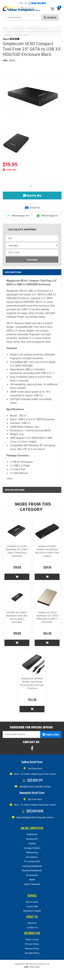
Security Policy (32, 953)
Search (51, 18)
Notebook (32, 834)
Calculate (32, 260)
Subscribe (52, 734)
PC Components (32, 861)
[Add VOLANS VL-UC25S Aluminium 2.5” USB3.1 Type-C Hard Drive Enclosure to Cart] (16, 577)
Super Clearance (32, 884)
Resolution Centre (32, 911)
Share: (6, 39)
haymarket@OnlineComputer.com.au (35, 817)
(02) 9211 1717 (35, 780)
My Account (32, 902)
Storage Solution (32, 848)
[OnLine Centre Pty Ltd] (21, 9)
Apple (32, 880)
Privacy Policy (32, 944)
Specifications (15, 490)
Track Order (32, 906)
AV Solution (32, 857)
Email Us (34, 208)
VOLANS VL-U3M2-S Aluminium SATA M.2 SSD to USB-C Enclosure (17, 617)
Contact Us (32, 928)
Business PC (32, 839)
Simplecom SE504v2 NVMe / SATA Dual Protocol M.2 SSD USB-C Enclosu (32, 683)
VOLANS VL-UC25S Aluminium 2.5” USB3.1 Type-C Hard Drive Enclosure (17, 551)
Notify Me (33, 195)
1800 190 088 (38, 3)
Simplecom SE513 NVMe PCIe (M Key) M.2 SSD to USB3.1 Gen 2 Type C (47, 551)
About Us (32, 923)
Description (13, 272)
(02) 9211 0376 (34, 811)
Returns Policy (32, 949)
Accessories (32, 875)
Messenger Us (20, 216)
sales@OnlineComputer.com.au (35, 787)
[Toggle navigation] (52, 9)
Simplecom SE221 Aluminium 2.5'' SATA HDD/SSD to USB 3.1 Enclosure (47, 617)
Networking (32, 852)
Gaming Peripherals (32, 866)
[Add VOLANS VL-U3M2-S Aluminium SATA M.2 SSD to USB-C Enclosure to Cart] (16, 643)
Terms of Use (32, 940)
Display (32, 843)
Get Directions (34, 769)
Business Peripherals (32, 871)
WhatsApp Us (49, 216)
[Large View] (16, 143)
